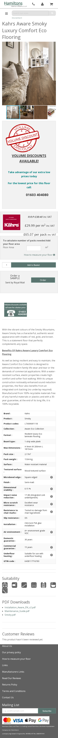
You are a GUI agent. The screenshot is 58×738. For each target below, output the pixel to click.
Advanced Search (17, 18)
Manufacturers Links (13, 671)
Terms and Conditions (13, 691)
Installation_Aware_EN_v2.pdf (20, 607)
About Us (7, 646)
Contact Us (8, 697)
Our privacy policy (11, 652)
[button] (27, 112)
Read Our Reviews (11, 678)
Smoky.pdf (10, 614)
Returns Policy (9, 684)
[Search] (52, 13)
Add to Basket (33, 265)
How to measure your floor (38, 254)
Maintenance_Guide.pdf (17, 611)
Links (5, 665)
